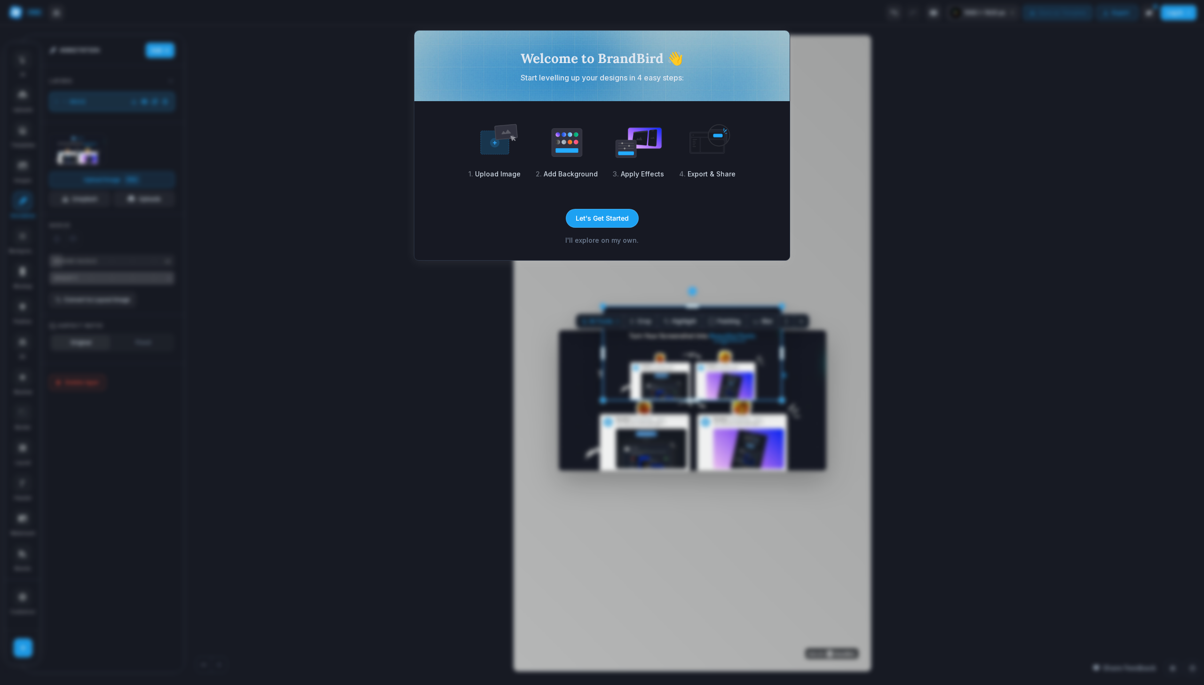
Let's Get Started (602, 218)
